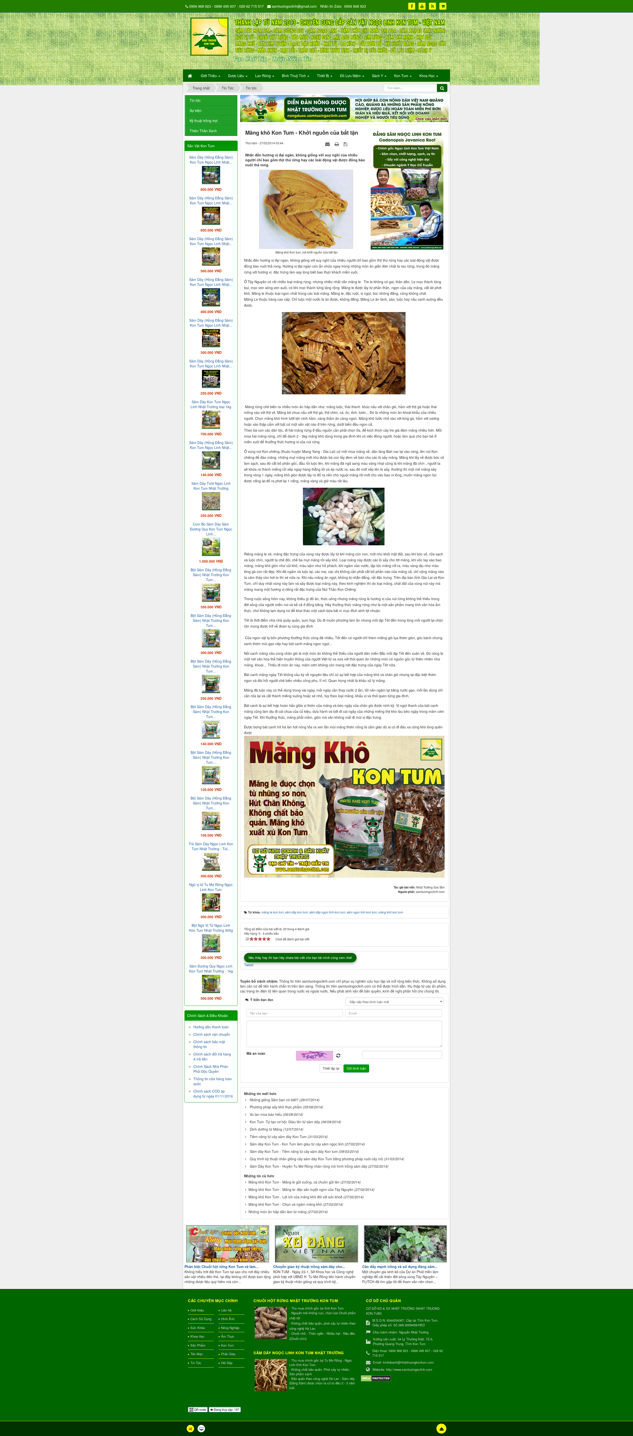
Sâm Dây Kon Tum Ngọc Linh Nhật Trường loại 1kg (211, 404)
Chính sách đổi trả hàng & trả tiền (212, 1056)
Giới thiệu (197, 1310)
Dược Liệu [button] (236, 75)
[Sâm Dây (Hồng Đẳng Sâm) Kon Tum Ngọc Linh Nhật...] (211, 174)
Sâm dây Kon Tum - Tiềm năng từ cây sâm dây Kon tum (294, 1151)
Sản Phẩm (197, 1345)
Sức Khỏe (197, 1327)
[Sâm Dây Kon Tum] (408, 188)
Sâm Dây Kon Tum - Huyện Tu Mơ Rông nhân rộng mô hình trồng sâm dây (308, 1166)
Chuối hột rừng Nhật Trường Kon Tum (295, 1300)
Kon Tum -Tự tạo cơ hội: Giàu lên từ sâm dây (285, 1121)
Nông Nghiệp (230, 1327)
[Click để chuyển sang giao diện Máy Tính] (201, 1428)
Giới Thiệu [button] (209, 75)
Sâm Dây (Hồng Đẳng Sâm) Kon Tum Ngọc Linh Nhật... (211, 160)
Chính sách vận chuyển (211, 1034)
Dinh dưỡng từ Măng (266, 1129)
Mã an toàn (256, 1053)
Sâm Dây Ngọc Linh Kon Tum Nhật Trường (298, 1352)
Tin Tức (195, 1362)
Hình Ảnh (227, 1318)
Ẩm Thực (227, 1336)
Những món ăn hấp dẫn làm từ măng (278, 1211)
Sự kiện (196, 110)
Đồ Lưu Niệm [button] (351, 75)
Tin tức (195, 100)
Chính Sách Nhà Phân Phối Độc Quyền (210, 1069)
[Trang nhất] (190, 75)
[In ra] (337, 143)
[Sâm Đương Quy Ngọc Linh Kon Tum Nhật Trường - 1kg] (211, 983)
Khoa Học (197, 1336)
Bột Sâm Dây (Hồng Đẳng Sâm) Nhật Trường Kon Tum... (211, 574)
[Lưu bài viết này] (346, 143)
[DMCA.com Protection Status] (376, 1378)
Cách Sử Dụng (200, 1318)
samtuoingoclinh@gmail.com (294, 6)
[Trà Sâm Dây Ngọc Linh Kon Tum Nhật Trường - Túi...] (211, 861)
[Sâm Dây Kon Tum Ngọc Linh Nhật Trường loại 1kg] (211, 419)
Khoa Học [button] (427, 75)
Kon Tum (227, 1345)
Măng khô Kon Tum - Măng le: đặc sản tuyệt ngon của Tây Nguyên (301, 1189)
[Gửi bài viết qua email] (328, 143)
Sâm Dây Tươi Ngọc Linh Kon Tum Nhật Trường (211, 486)
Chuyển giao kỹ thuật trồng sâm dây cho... (309, 1266)
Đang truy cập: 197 (226, 1409)
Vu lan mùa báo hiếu (266, 1114)
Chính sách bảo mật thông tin (209, 1044)
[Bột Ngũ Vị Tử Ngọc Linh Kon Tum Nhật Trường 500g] (211, 942)
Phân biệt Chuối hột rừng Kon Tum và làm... (221, 1266)
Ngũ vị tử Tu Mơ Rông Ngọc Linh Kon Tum (211, 887)
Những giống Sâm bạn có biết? (274, 1099)
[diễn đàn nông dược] (344, 108)
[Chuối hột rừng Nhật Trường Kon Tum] (271, 1323)
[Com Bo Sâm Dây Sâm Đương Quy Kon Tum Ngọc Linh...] (211, 546)
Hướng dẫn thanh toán (211, 1026)
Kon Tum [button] (401, 75)
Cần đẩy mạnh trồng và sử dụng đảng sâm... (399, 1266)
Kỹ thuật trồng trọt (204, 120)
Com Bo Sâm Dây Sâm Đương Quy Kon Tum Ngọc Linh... (211, 529)
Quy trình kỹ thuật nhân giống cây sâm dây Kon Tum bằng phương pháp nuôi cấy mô (316, 1158)
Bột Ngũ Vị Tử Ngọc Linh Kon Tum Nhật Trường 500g (211, 928)
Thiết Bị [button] (323, 75)
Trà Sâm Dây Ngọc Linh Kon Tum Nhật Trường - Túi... (211, 846)
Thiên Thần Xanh (203, 130)
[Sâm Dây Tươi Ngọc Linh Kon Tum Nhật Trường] (211, 500)
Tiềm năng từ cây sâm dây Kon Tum (278, 1136)
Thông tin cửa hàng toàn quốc (212, 1081)
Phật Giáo (228, 1354)
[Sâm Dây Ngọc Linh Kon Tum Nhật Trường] (271, 1375)
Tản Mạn (196, 1354)
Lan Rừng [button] (263, 75)
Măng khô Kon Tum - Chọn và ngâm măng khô (285, 1204)
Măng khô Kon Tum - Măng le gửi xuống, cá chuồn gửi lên (294, 1182)
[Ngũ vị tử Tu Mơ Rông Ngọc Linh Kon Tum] (211, 901)
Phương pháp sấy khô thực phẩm (276, 1106)
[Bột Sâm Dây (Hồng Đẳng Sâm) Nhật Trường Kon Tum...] (211, 592)
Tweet (248, 964)
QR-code (199, 1409)
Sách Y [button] (378, 75)
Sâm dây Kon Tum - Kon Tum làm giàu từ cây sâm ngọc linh (297, 1143)
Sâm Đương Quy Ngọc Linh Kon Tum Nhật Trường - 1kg (211, 968)
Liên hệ (226, 1310)
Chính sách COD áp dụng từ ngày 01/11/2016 (213, 1093)
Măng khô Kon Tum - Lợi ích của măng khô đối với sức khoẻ (295, 1196)
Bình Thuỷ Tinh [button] (294, 75)
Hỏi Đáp (226, 1362)
